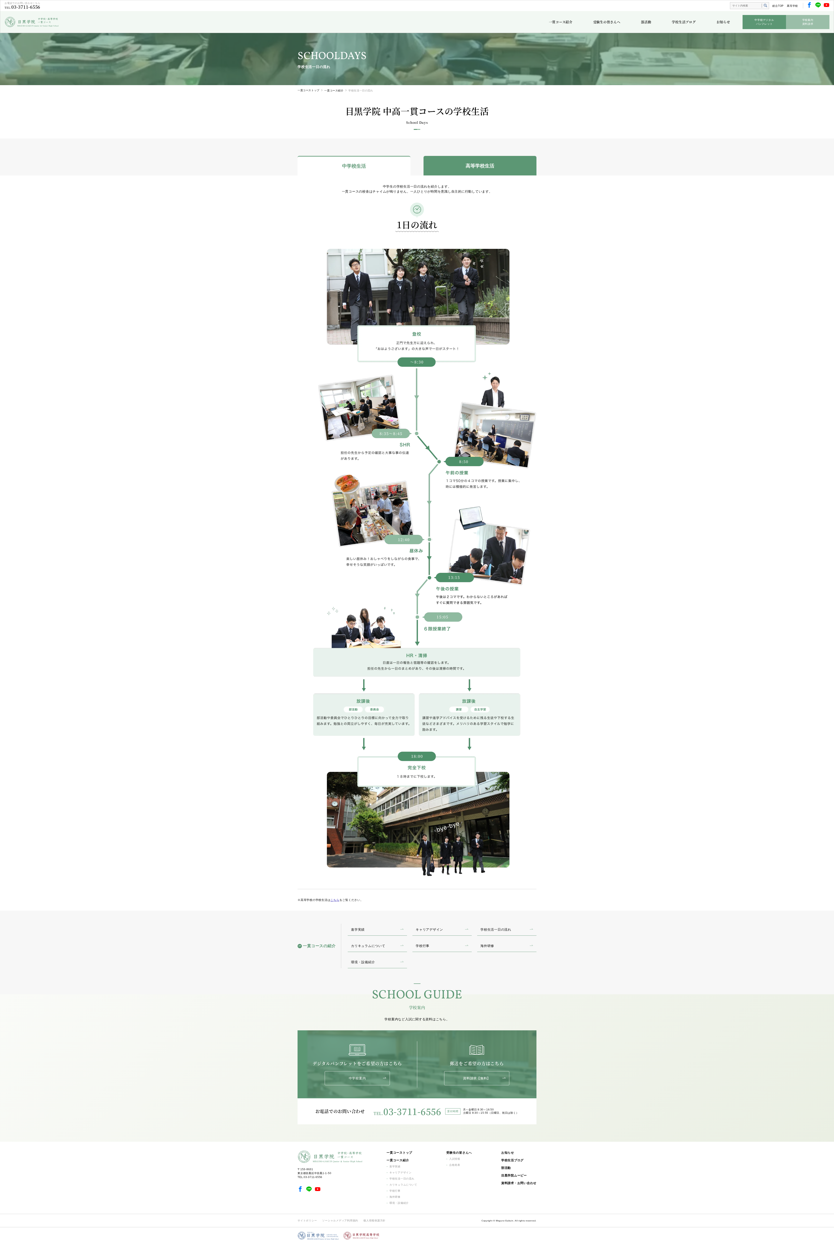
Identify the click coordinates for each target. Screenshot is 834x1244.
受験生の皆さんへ (607, 22)
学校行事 (394, 1190)
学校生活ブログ (684, 22)
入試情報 (454, 1158)
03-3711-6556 (25, 7)
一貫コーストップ (308, 90)
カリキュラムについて (403, 1184)
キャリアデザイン (400, 1172)
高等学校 (792, 5)
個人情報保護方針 (374, 1220)
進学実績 (394, 1166)
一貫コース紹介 (561, 22)
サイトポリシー (307, 1220)
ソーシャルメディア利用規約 (340, 1220)
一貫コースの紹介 (319, 946)
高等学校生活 (480, 166)
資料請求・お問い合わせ (518, 1183)
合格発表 (454, 1164)
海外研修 (394, 1196)
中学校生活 (354, 166)
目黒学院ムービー (514, 1175)
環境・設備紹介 (399, 1202)
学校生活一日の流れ (401, 1178)
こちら (334, 900)
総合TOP (778, 5)
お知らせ (723, 22)
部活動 (646, 22)
